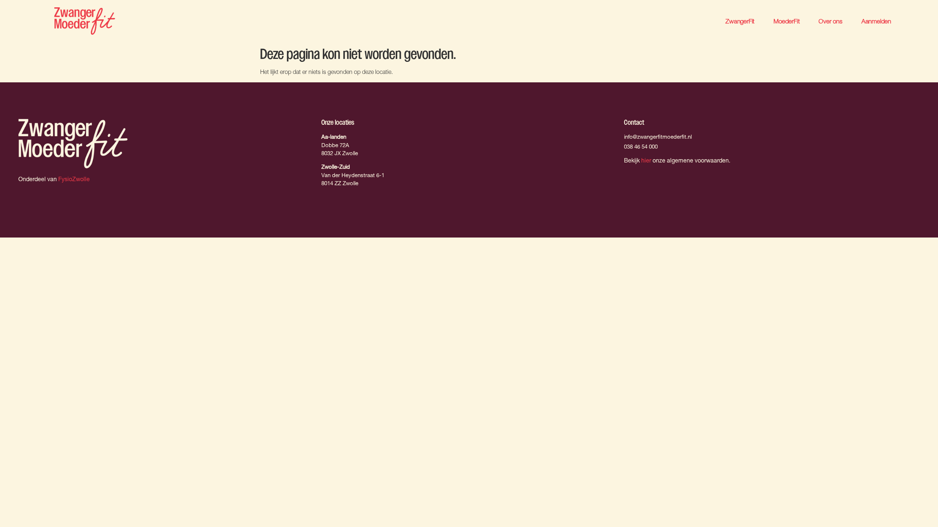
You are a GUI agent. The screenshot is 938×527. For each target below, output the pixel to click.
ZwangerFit (739, 21)
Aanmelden (876, 21)
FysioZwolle (74, 180)
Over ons (830, 21)
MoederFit (786, 21)
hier (646, 161)
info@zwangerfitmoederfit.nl (658, 137)
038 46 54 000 (641, 147)
